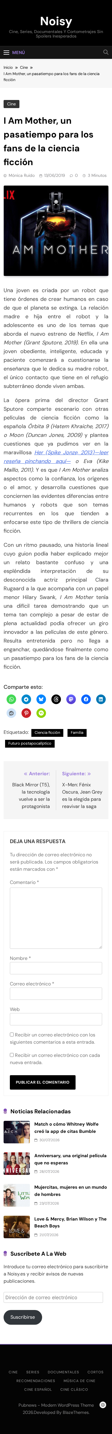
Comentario (24, 882)
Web (15, 1009)
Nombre (20, 958)
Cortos (96, 1372)
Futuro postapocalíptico (29, 743)
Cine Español (38, 1389)
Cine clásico (74, 1389)
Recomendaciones (35, 1380)
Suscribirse (22, 1317)
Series (32, 1372)
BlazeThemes (76, 1412)
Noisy (56, 21)
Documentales (63, 1372)
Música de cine (80, 1380)
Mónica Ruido (22, 175)
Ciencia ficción (47, 732)
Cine (11, 104)
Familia (77, 732)
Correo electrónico (32, 984)
